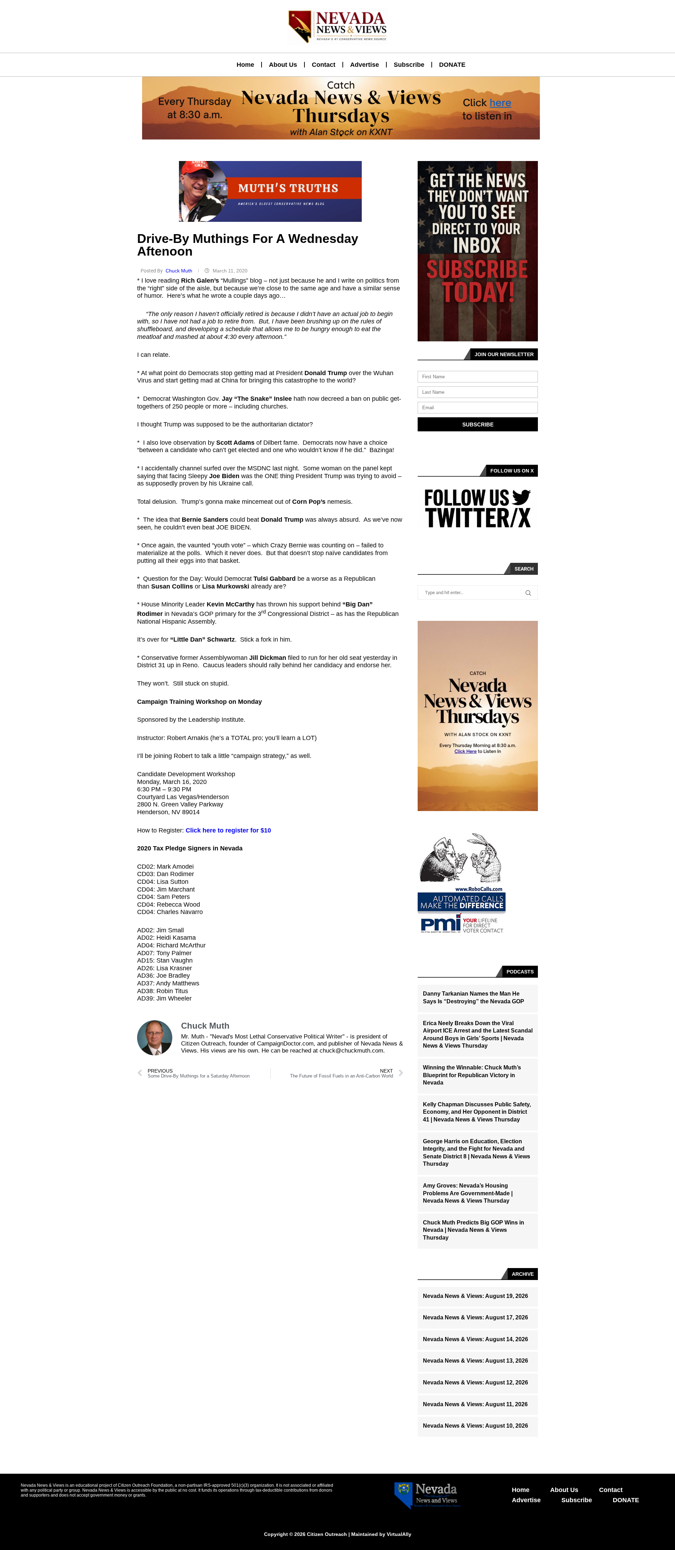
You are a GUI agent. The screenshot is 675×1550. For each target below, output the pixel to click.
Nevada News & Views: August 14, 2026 (475, 1339)
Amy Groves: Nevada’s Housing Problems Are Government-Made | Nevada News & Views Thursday (468, 1193)
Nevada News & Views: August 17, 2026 (475, 1317)
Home (245, 64)
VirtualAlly (399, 1534)
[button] (335, 135)
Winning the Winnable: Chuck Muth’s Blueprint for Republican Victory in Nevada (472, 1075)
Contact (323, 64)
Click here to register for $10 (228, 830)
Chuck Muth (180, 271)
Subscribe (409, 64)
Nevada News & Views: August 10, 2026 (475, 1426)
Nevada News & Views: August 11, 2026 (475, 1404)
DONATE (452, 64)
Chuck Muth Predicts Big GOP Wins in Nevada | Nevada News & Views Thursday (473, 1230)
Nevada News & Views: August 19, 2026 (475, 1296)
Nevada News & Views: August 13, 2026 (475, 1361)
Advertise (364, 64)
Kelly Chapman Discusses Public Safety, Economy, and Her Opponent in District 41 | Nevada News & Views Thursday (477, 1112)
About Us (283, 64)
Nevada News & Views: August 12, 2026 (475, 1382)
